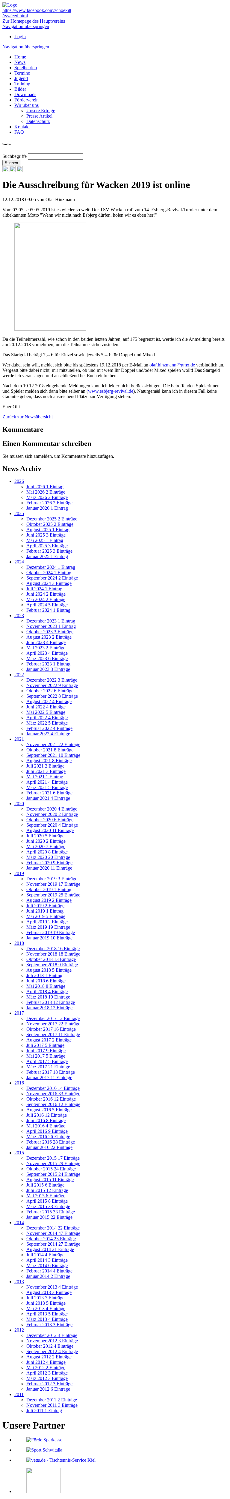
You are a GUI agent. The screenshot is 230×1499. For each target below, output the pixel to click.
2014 (19, 1222)
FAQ (19, 132)
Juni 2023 (46, 642)
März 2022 (47, 722)
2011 (19, 1394)
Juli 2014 (45, 1254)
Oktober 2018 (51, 959)
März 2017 (48, 1066)
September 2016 (53, 1104)
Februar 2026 (49, 502)
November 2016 (53, 1093)
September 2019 (53, 894)
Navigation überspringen (25, 26)
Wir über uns (26, 105)
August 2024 (49, 583)
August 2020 (50, 830)
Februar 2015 (50, 1211)
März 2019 (48, 927)
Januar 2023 (48, 669)
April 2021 (47, 782)
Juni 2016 (46, 1120)
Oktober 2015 (51, 1168)
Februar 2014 (49, 1270)
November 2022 (52, 685)
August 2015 (50, 1179)
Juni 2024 (46, 594)
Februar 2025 (49, 551)
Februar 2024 (48, 610)
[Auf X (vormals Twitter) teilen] (20, 170)
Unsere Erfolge (40, 110)
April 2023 (47, 653)
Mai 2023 (45, 647)
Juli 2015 (45, 1184)
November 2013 (52, 1287)
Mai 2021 (44, 776)
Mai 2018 (45, 986)
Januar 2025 (47, 556)
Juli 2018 (44, 975)
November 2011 (52, 1405)
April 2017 (47, 1061)
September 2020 (52, 825)
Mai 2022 (45, 712)
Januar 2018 (49, 1007)
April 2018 (47, 991)
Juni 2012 (46, 1362)
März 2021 (47, 787)
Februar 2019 (50, 932)
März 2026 (47, 497)
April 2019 (47, 921)
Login (20, 36)
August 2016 (49, 1109)
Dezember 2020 (51, 808)
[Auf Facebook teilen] (13, 170)
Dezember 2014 (53, 1227)
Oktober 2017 (51, 1029)
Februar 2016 (50, 1141)
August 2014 (50, 1249)
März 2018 (48, 996)
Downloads (25, 94)
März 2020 (48, 857)
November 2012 (52, 1340)
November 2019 (53, 884)
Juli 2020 (45, 835)
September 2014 (53, 1244)
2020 (19, 803)
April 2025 (47, 545)
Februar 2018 (50, 1002)
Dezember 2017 (53, 1018)
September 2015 (53, 1174)
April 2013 (47, 1313)
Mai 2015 (45, 1195)
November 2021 (53, 744)
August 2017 (49, 1039)
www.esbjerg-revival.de (110, 391)
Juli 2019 (45, 905)
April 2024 (47, 604)
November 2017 (53, 1023)
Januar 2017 (49, 1077)
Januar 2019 (49, 937)
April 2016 (47, 1131)
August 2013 (49, 1292)
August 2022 (49, 701)
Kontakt (22, 126)
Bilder (20, 89)
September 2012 (52, 1351)
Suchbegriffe (14, 156)
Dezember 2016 (53, 1088)
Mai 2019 (45, 916)
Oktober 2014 (51, 1238)
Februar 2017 (50, 1072)
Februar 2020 (49, 862)
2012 (19, 1329)
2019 (19, 873)
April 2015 (47, 1201)
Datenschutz (38, 121)
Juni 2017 (46, 1050)
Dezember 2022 (51, 680)
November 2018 (53, 953)
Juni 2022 (46, 706)
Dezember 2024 (50, 567)
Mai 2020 (45, 846)
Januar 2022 (48, 733)
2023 (19, 615)
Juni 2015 (47, 1190)
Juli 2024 (44, 588)
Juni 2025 (46, 534)
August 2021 (49, 760)
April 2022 (47, 717)
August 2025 (47, 529)
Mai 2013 (45, 1308)
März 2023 (47, 658)
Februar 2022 (49, 728)
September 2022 (52, 696)
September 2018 (52, 964)
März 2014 (47, 1265)
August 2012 (49, 1356)
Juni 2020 (46, 841)
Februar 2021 (49, 792)
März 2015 (48, 1206)
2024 (19, 561)
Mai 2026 (45, 491)
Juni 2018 (46, 980)
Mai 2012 (45, 1367)
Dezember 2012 (51, 1335)
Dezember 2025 (51, 518)
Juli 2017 (45, 1045)
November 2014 (53, 1233)
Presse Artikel (39, 115)
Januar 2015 (49, 1217)
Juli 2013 (45, 1297)
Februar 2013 (49, 1324)
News (19, 62)
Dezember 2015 (53, 1158)
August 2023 (49, 637)
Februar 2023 (48, 663)
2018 (19, 943)
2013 (19, 1281)
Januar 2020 (49, 868)
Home (20, 56)
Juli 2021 (45, 765)
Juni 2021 (46, 771)
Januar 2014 (48, 1276)
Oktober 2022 (49, 690)
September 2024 (52, 577)
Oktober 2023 (49, 631)
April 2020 (47, 851)
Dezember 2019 (51, 878)
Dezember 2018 (53, 948)
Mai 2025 (44, 540)
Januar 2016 (49, 1147)
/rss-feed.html (15, 15)
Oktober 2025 (49, 524)
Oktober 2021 (49, 749)
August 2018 (49, 970)
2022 (19, 674)
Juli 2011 (44, 1410)
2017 (19, 1013)
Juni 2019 (44, 910)
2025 (19, 513)
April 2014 (47, 1260)
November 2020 (52, 814)
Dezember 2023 (50, 620)
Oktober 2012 (49, 1346)
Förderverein (26, 99)
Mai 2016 (45, 1125)
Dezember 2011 (51, 1399)
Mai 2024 (45, 599)
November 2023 (51, 626)
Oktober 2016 (51, 1098)
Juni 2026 (44, 486)
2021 (19, 739)
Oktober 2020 (49, 819)
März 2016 (48, 1136)
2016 (19, 1082)
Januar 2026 (47, 508)
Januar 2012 (48, 1389)
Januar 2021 (48, 798)
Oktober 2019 (48, 889)
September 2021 (53, 755)
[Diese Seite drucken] (5, 170)
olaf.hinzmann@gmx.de (172, 364)
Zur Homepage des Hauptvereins (33, 21)
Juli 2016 (46, 1115)
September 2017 (53, 1034)
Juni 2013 (46, 1303)
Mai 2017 (45, 1056)
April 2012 (47, 1372)
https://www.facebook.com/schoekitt (36, 10)
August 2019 (49, 900)
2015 (19, 1152)
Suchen (11, 163)
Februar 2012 (49, 1383)
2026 (19, 481)
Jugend (21, 78)
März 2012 (47, 1378)
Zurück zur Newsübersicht (27, 416)
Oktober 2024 (48, 572)
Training (22, 83)
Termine (22, 73)
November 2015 (53, 1163)
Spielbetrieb (25, 67)
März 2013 (47, 1319)
